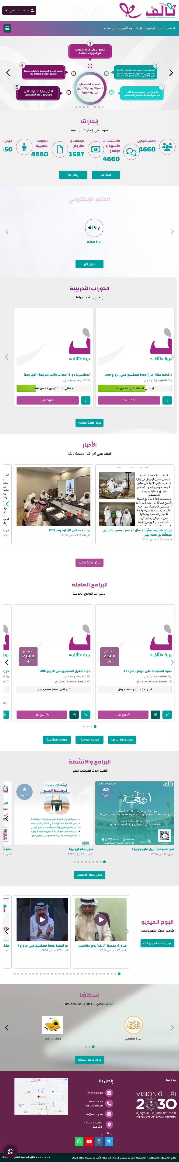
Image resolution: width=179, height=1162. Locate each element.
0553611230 (95, 1100)
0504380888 (94, 1105)
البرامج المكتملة (57, 739)
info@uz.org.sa (93, 1113)
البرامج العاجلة (89, 739)
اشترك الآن (129, 399)
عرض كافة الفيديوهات (157, 942)
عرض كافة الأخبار (89, 562)
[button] (8, 72)
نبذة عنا (106, 174)
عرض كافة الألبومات (90, 874)
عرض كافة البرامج (89, 422)
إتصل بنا (73, 174)
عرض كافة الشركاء (89, 1059)
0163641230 (95, 1092)
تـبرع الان (89, 263)
